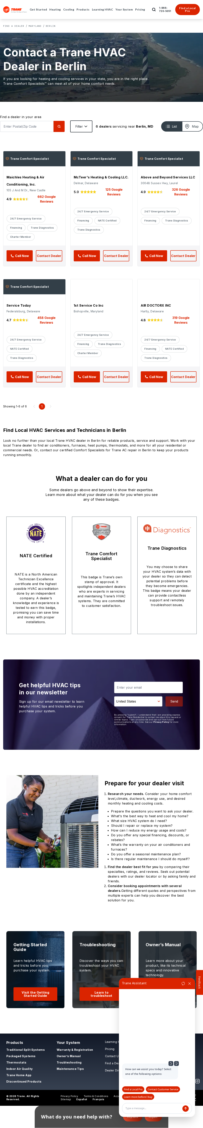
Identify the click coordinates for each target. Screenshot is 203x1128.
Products (14, 1042)
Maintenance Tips (70, 1068)
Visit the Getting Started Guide (35, 994)
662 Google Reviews (46, 199)
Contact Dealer (49, 256)
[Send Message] (185, 1108)
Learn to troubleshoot (101, 994)
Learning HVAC (115, 1041)
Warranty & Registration (75, 1049)
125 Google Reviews (114, 192)
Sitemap (66, 1099)
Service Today (19, 305)
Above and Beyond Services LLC (168, 177)
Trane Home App (19, 1075)
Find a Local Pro (187, 9)
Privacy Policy (161, 722)
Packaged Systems (21, 1056)
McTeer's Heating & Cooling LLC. (101, 177)
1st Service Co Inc (89, 305)
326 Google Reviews (181, 192)
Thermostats (16, 1062)
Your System (68, 1042)
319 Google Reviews (181, 320)
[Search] (59, 126)
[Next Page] (50, 406)
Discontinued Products (23, 1081)
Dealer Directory (116, 1070)
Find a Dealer (13, 25)
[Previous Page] (34, 406)
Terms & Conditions (96, 1096)
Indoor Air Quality (19, 1068)
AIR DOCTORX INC (156, 305)
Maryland (35, 25)
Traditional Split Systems (25, 1049)
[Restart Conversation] (183, 983)
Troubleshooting (69, 1062)
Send (174, 701)
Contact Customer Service (163, 1089)
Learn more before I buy (138, 1097)
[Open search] (154, 10)
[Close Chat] (189, 983)
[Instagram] (197, 1081)
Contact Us (112, 1056)
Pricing (110, 1049)
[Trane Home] (15, 9)
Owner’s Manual (69, 1056)
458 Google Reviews (46, 320)
